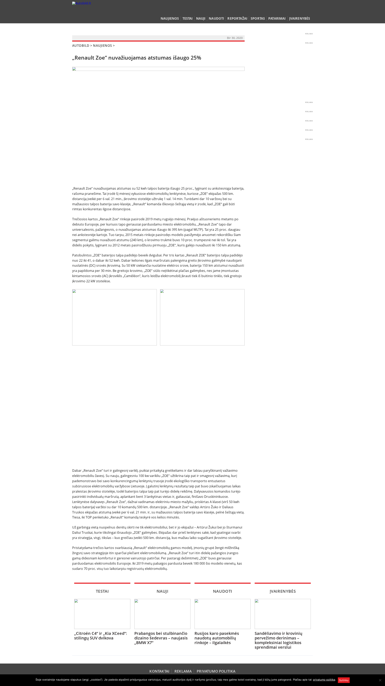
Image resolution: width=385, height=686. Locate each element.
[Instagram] (310, 10)
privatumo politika (324, 679)
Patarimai (277, 18)
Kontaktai (159, 671)
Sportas (258, 18)
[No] (380, 680)
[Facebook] (304, 10)
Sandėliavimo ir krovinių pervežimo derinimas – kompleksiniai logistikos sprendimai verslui (278, 640)
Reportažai (237, 18)
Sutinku (344, 680)
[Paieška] (292, 10)
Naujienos (170, 18)
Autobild (80, 45)
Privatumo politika (216, 671)
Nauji (201, 18)
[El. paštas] (298, 10)
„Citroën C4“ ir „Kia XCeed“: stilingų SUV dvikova (100, 635)
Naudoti (216, 18)
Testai (187, 18)
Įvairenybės (299, 18)
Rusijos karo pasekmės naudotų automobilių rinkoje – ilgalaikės (217, 638)
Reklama (183, 671)
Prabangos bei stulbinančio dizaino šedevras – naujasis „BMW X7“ (161, 638)
